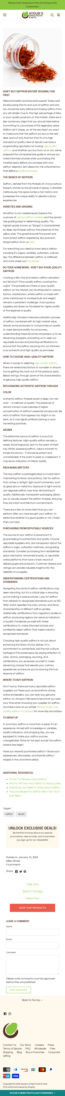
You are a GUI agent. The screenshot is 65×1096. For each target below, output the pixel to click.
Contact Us (9, 1045)
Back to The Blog (32, 891)
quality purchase (27, 171)
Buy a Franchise (35, 1052)
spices (21, 814)
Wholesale (40, 1048)
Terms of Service (12, 1048)
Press (51, 1045)
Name (9, 926)
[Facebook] (5, 1014)
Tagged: (7, 808)
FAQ (27, 1048)
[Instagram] (9, 1014)
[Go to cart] (58, 15)
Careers (39, 1045)
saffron (9, 814)
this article (33, 261)
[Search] (52, 15)
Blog (19, 1052)
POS (5, 1087)
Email (9, 939)
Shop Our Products (32, 907)
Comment (11, 952)
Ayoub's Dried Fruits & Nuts (34, 1084)
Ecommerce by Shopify (23, 1087)
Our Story (25, 1045)
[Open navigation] (4, 15)
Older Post (32, 884)
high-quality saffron (46, 363)
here (31, 242)
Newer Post (32, 898)
